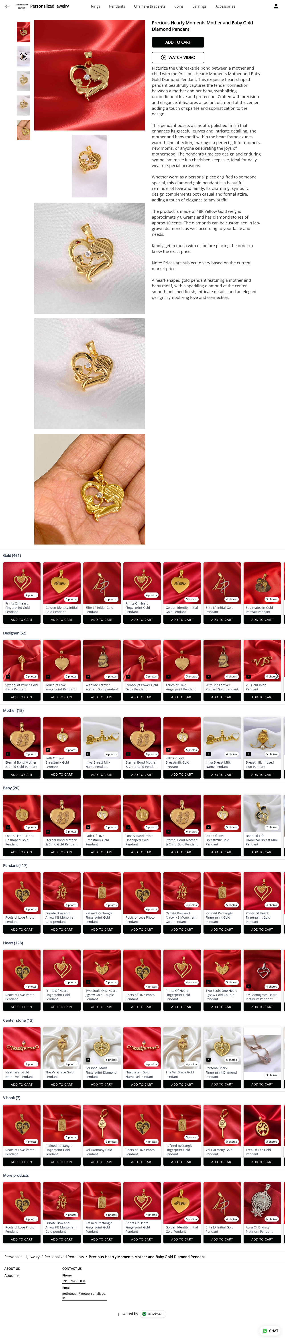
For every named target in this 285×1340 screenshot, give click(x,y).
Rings (95, 6)
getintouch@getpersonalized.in (84, 1295)
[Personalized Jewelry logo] (22, 6)
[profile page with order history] (276, 6)
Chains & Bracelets (149, 6)
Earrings (200, 6)
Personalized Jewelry (49, 6)
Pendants (117, 6)
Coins (179, 6)
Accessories (225, 6)
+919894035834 (74, 1281)
